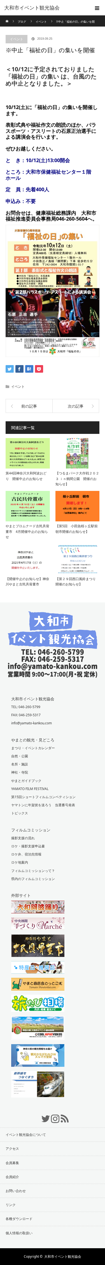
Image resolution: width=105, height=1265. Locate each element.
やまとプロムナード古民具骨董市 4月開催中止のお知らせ (27, 531)
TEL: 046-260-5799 (25, 706)
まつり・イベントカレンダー (33, 748)
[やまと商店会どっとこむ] (52, 984)
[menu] (97, 8)
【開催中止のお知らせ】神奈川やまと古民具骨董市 (27, 581)
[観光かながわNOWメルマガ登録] (52, 1056)
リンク (11, 1204)
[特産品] (52, 968)
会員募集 (12, 1162)
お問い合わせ (16, 1190)
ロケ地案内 (19, 862)
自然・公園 (19, 756)
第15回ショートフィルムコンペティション (43, 797)
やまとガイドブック (26, 780)
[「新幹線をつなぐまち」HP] (52, 1085)
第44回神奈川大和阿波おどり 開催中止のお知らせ (26, 476)
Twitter (43, 1116)
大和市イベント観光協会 (32, 8)
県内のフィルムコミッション (33, 878)
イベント (16, 39)
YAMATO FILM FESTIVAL (29, 788)
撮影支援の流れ (23, 838)
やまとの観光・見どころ (32, 740)
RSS (62, 1116)
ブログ (22, 21)
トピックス (19, 813)
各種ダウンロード (19, 1218)
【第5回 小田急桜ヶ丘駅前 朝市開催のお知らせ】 (77, 529)
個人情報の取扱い (19, 1233)
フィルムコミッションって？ (33, 870)
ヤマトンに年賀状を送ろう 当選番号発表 (43, 805)
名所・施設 (19, 764)
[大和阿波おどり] (52, 907)
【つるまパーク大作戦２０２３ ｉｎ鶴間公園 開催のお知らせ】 (77, 478)
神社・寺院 (19, 772)
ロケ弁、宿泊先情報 (26, 854)
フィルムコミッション (30, 830)
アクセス (12, 1148)
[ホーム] (7, 17)
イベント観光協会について (26, 1134)
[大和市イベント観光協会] (52, 673)
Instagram (52, 1116)
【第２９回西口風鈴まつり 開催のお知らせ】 (77, 581)
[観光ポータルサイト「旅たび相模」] (52, 1004)
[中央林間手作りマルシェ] (52, 924)
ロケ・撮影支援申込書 (28, 846)
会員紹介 (12, 1176)
